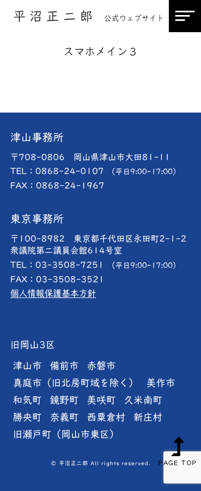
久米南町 (143, 400)
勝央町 (27, 417)
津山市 (27, 365)
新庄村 (147, 417)
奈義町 (64, 417)
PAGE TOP (177, 462)
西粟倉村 (106, 417)
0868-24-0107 (107, 171)
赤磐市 (101, 365)
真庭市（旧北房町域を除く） (75, 383)
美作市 (160, 383)
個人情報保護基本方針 (53, 293)
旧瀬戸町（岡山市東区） (66, 434)
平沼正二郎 (88, 16)
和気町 (27, 400)
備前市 (64, 365)
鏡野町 (64, 400)
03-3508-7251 (107, 265)
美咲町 (101, 400)
